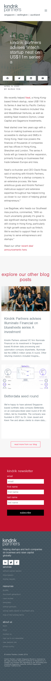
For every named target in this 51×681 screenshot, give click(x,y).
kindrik (14, 542)
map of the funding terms (13, 615)
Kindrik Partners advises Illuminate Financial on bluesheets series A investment (22, 325)
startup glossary (9, 606)
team (5, 626)
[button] (7, 78)
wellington (22, 14)
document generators (12, 594)
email (10, 476)
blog (5, 630)
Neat (27, 97)
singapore (9, 14)
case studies (8, 598)
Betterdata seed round (21, 396)
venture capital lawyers (12, 571)
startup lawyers (9, 579)
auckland (35, 14)
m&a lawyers (8, 575)
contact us (7, 634)
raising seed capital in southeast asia (18, 611)
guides (5, 590)
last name (12, 497)
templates (7, 602)
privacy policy (8, 646)
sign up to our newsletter (13, 638)
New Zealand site (10, 642)
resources (8, 586)
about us (7, 622)
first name (12, 486)
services (7, 566)
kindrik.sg (15, 8)
